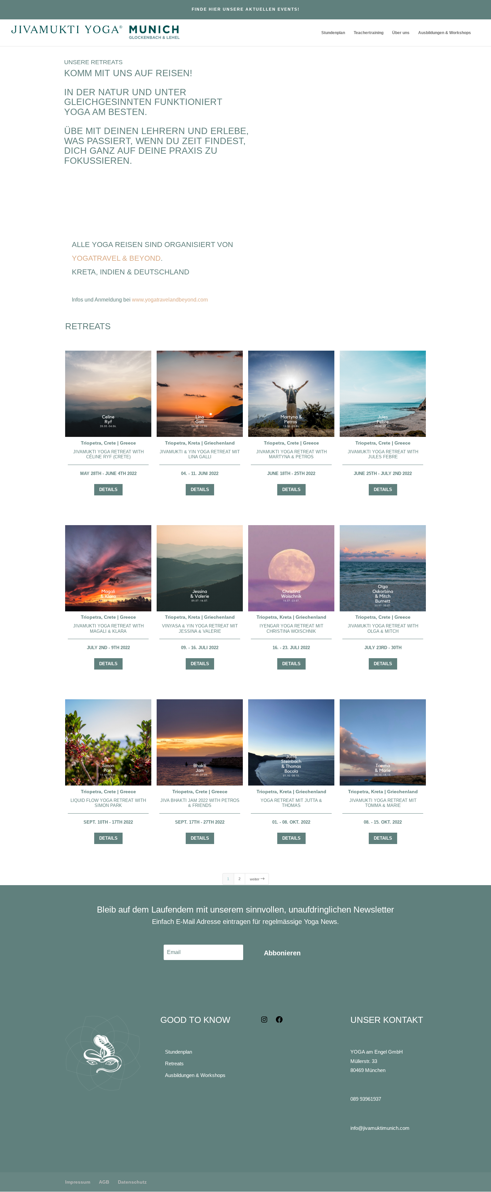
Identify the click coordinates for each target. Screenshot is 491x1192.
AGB (104, 1182)
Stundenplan (333, 32)
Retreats (174, 1063)
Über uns (401, 32)
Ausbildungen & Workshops (444, 32)
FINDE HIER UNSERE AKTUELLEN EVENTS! (246, 9)
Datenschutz (132, 1182)
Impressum (77, 1182)
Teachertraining (368, 32)
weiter (257, 878)
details (108, 489)
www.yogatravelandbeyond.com (170, 300)
